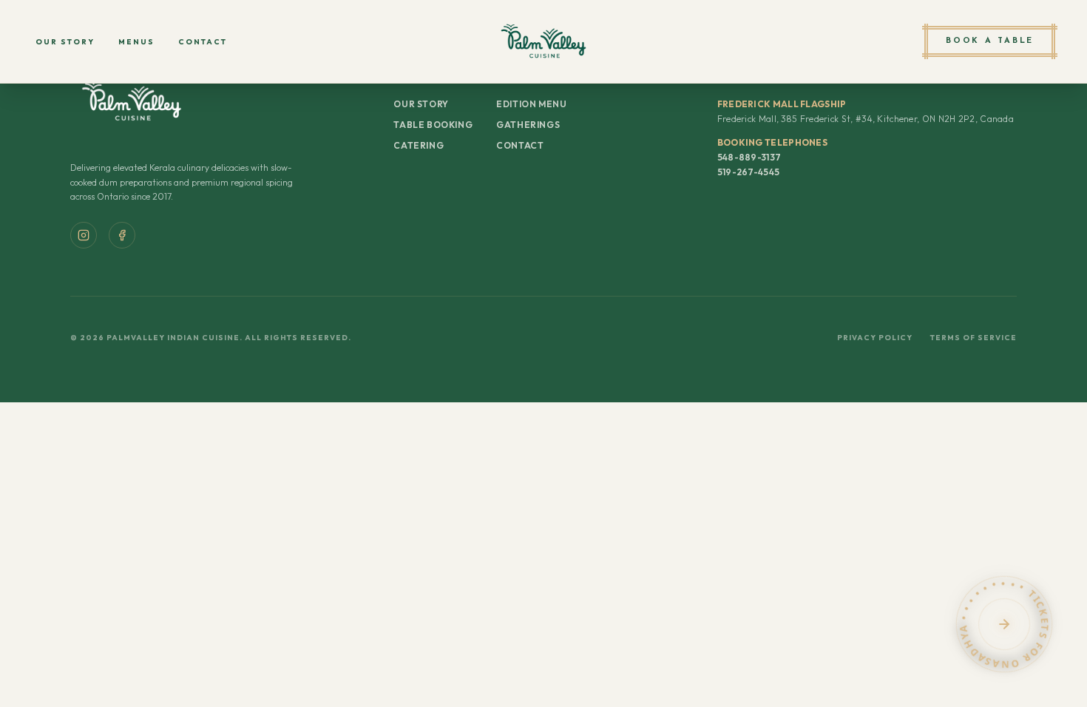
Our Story (65, 42)
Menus (136, 42)
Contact (202, 42)
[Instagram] (83, 235)
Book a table (990, 41)
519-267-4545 (748, 171)
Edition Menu (531, 103)
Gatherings (528, 124)
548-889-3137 (749, 157)
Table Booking (433, 124)
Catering (418, 145)
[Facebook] (122, 235)
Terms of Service (973, 337)
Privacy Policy (874, 337)
